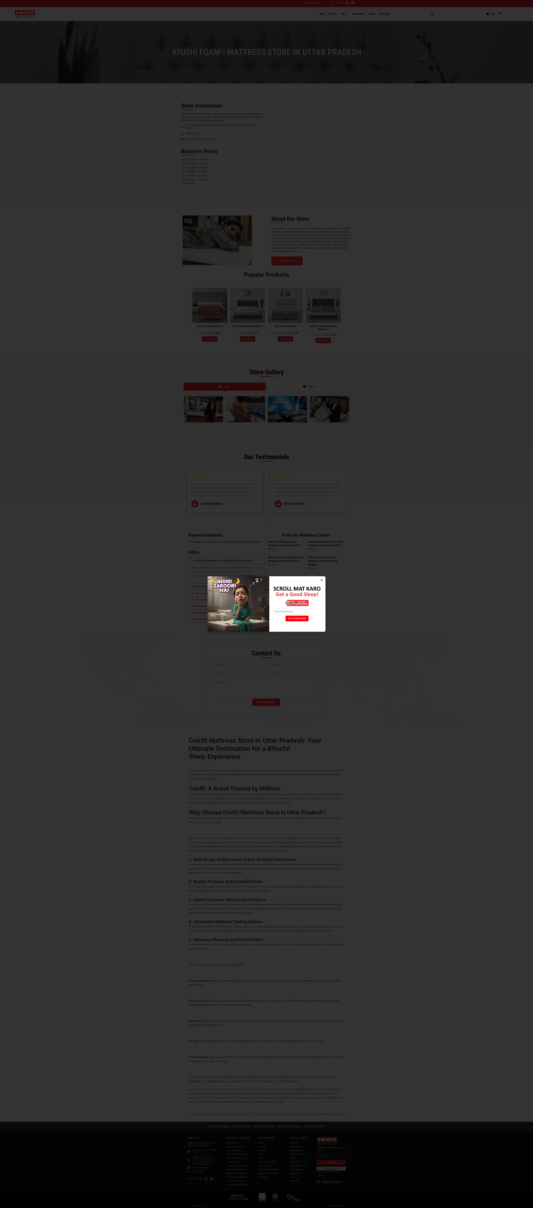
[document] (266, 604)
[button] (322, 580)
